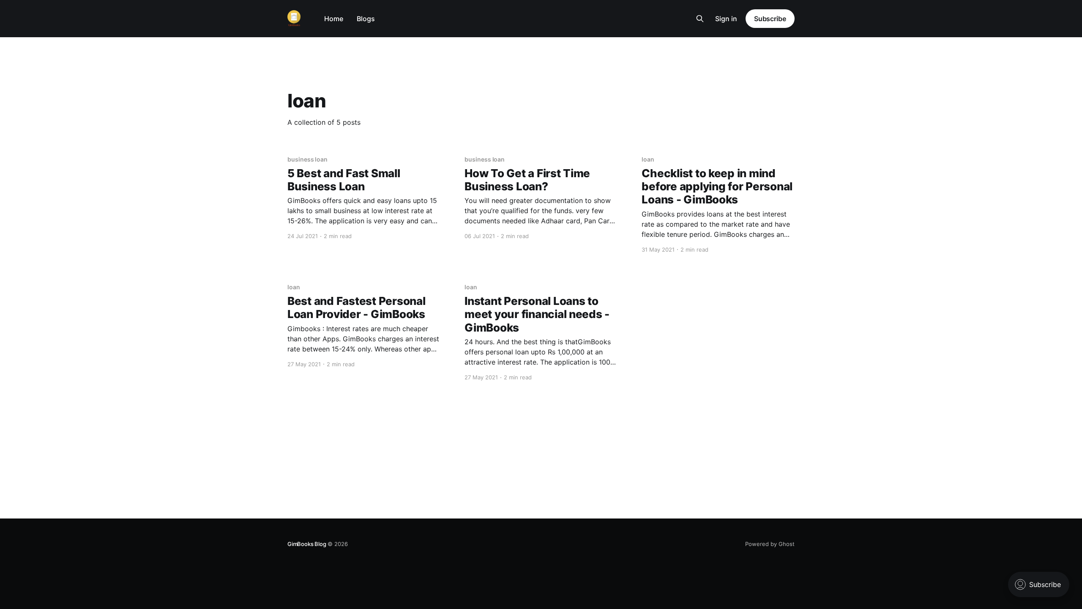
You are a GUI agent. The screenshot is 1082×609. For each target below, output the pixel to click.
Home (333, 18)
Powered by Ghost (770, 543)
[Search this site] (700, 18)
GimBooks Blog (306, 543)
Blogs (366, 18)
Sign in (726, 18)
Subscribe (770, 18)
